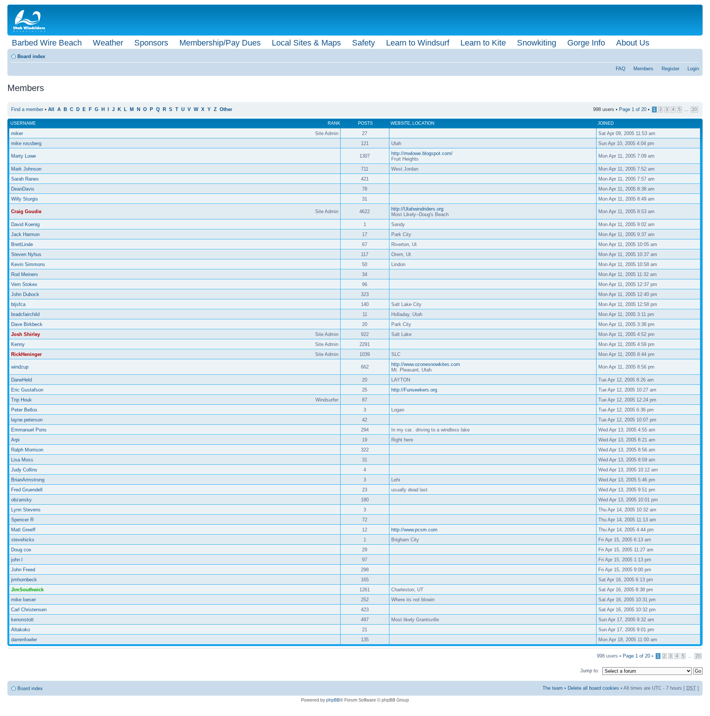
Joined (606, 123)
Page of (632, 109)
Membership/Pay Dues (220, 42)
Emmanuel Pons (29, 430)
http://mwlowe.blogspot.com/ (422, 153)
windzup (19, 367)
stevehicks (22, 539)
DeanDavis (22, 189)
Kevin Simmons (28, 264)
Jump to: (589, 670)
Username (23, 123)
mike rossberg (26, 143)
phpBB (333, 700)
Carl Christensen (29, 609)
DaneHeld (21, 380)
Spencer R (22, 519)
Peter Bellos (24, 410)
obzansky (21, 499)
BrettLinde (22, 244)
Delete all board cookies (593, 688)
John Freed (23, 569)
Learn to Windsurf (417, 42)
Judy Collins (24, 470)
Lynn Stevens (26, 509)
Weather (108, 42)
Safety (363, 42)
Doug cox (21, 549)
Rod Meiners (24, 274)
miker (17, 133)
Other (226, 109)
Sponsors (151, 42)
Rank (334, 123)
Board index (31, 56)
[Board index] (30, 20)
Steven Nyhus (26, 254)
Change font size (693, 54)
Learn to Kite (483, 42)
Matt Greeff (23, 529)
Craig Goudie (26, 211)
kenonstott (22, 619)
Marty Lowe (23, 156)
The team (552, 688)
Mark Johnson (26, 169)
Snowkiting (536, 42)
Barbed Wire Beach (47, 42)
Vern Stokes (24, 284)
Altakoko (20, 629)
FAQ (620, 68)
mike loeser (23, 599)
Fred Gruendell (27, 490)
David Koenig (25, 224)
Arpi (15, 440)
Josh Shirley (25, 334)
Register (670, 68)
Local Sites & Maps (306, 42)
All (51, 109)
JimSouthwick (27, 589)
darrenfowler (24, 639)
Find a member (27, 109)
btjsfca (18, 304)
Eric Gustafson (27, 390)
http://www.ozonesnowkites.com (425, 364)
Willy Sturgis (24, 199)
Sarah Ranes (25, 179)
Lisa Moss (22, 460)
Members (643, 68)
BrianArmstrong (27, 480)
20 (694, 109)
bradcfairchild (25, 314)
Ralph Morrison (27, 450)
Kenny (18, 344)
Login (693, 68)
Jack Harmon (25, 234)
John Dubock (25, 294)
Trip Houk (21, 400)
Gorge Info (586, 42)
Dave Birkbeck (27, 324)
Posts (365, 123)
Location (423, 123)
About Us (632, 42)
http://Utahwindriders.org (417, 209)
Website (400, 123)
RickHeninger (26, 354)
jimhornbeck (24, 579)
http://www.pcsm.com (414, 529)
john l (17, 559)
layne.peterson (27, 420)
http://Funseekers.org (414, 390)
